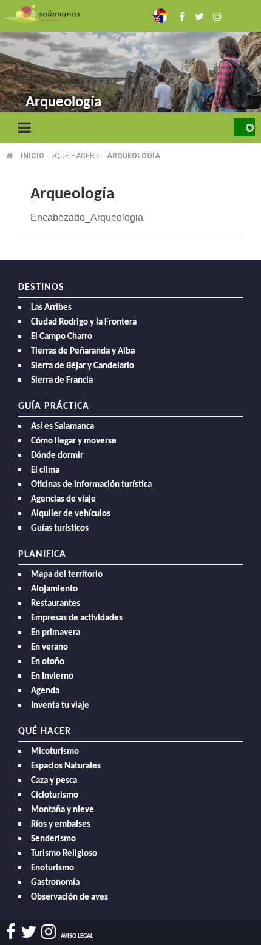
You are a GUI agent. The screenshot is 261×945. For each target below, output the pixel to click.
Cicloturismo (54, 795)
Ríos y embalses (60, 824)
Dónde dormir (57, 455)
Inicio (32, 156)
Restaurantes (55, 603)
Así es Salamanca (62, 426)
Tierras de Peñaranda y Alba (83, 351)
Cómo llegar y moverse (74, 441)
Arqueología (133, 156)
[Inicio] (41, 13)
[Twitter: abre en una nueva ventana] (195, 15)
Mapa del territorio (67, 574)
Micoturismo (55, 751)
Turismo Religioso (64, 853)
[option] (130, 60)
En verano (49, 647)
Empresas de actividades (77, 618)
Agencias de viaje (63, 499)
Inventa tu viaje (60, 705)
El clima (45, 470)
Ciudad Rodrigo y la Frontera (84, 322)
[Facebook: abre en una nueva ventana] (178, 15)
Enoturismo (52, 868)
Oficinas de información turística (91, 484)
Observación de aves (69, 897)
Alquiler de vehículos (70, 514)
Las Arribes (51, 307)
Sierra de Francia (62, 380)
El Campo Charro (61, 336)
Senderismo (53, 839)
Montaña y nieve (62, 810)
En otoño (47, 662)
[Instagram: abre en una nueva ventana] (212, 15)
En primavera (55, 632)
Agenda (45, 691)
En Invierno (52, 676)
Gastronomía (55, 882)
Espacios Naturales (66, 766)
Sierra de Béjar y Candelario (82, 366)
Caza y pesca (54, 780)
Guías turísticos (60, 528)
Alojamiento (54, 589)
